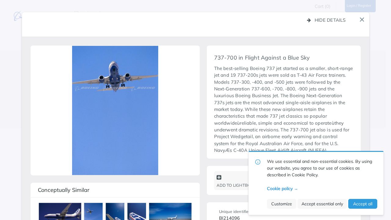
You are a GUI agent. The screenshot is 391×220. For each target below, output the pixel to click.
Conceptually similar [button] (64, 189)
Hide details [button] (330, 20)
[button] (362, 19)
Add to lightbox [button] (235, 185)
